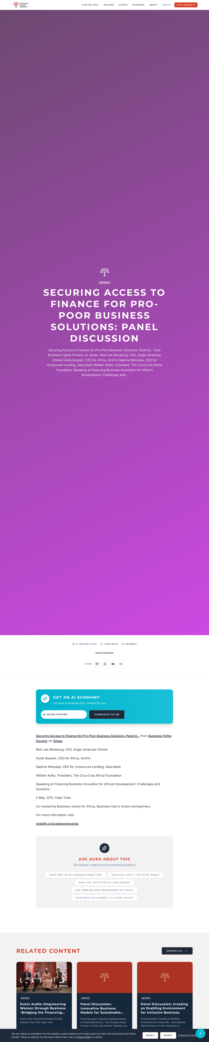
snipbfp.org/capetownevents (57, 823)
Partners (138, 5)
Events (123, 5)
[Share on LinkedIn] (113, 664)
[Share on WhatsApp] (105, 664)
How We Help (90, 5)
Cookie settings (188, 1035)
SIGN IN (167, 5)
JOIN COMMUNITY (186, 5)
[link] (44, 1000)
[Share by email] (97, 664)
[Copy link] (121, 664)
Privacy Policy (84, 1037)
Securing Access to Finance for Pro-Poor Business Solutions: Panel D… (88, 736)
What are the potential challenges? (104, 882)
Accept (168, 1035)
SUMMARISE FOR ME (106, 714)
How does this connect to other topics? (104, 897)
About (153, 5)
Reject (150, 1035)
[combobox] (64, 714)
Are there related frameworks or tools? (104, 890)
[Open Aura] (200, 1033)
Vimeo (57, 741)
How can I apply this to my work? (136, 875)
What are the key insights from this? (75, 875)
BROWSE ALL (175, 950)
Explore (109, 5)
